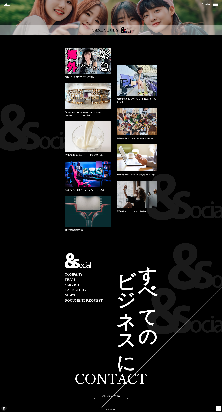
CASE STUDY (76, 290)
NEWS (70, 295)
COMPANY (73, 274)
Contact (207, 4)
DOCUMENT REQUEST (84, 300)
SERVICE (72, 285)
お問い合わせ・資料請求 (111, 396)
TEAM (70, 279)
